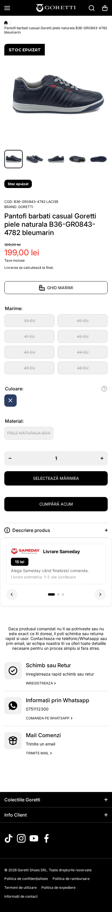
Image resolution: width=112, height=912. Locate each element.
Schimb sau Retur (48, 665)
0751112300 (37, 708)
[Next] (100, 594)
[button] (105, 8)
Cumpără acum (56, 504)
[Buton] (104, 389)
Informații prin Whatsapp (57, 700)
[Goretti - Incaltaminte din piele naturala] (56, 8)
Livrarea (11, 267)
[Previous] (12, 594)
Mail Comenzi (43, 735)
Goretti (25, 207)
